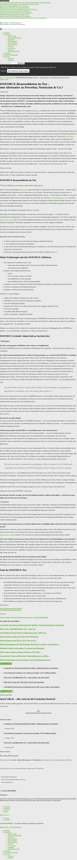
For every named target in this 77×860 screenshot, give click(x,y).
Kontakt (10, 60)
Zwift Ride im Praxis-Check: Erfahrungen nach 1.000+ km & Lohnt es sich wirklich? (32, 687)
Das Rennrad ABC (14, 51)
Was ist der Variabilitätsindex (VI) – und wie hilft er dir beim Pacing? (26, 677)
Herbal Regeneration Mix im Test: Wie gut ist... (14, 14)
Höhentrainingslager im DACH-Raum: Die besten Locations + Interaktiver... (24, 18)
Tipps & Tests (12, 36)
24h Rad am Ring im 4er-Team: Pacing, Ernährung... (16, 13)
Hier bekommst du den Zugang (18, 71)
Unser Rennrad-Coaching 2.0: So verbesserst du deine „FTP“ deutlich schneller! (30, 673)
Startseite (7, 32)
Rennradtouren (12, 44)
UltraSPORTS (69, 136)
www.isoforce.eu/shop (7, 535)
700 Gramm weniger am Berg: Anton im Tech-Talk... (20, 652)
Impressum (6, 818)
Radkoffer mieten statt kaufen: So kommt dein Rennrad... (22, 648)
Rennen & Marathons (14, 38)
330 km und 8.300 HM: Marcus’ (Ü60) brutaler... (15, 16)
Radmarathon (24, 189)
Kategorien (7, 34)
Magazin (41, 798)
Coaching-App (11, 798)
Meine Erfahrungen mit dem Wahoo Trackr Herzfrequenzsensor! (25, 660)
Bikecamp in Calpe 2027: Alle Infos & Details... (15, 7)
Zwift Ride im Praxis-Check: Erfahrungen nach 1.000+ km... (19, 9)
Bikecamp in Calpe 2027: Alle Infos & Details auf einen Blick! (24, 682)
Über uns (7, 56)
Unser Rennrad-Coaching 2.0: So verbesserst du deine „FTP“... (19, 4)
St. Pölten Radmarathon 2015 (59, 198)
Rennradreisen (12, 41)
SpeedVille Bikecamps (11, 55)
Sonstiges (11, 50)
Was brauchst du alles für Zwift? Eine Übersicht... (15, 11)
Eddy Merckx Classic (7, 220)
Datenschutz (7, 820)
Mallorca (36, 110)
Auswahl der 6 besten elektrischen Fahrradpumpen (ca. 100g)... (24, 656)
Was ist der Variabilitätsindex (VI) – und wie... (14, 6)
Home (2, 77)
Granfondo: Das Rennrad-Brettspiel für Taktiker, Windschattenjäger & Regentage (25, 2)
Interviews (11, 39)
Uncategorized (56, 800)
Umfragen (48, 800)
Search (22, 63)
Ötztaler (29, 217)
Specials (10, 46)
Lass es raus (12, 48)
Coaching (7, 53)
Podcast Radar (12, 43)
